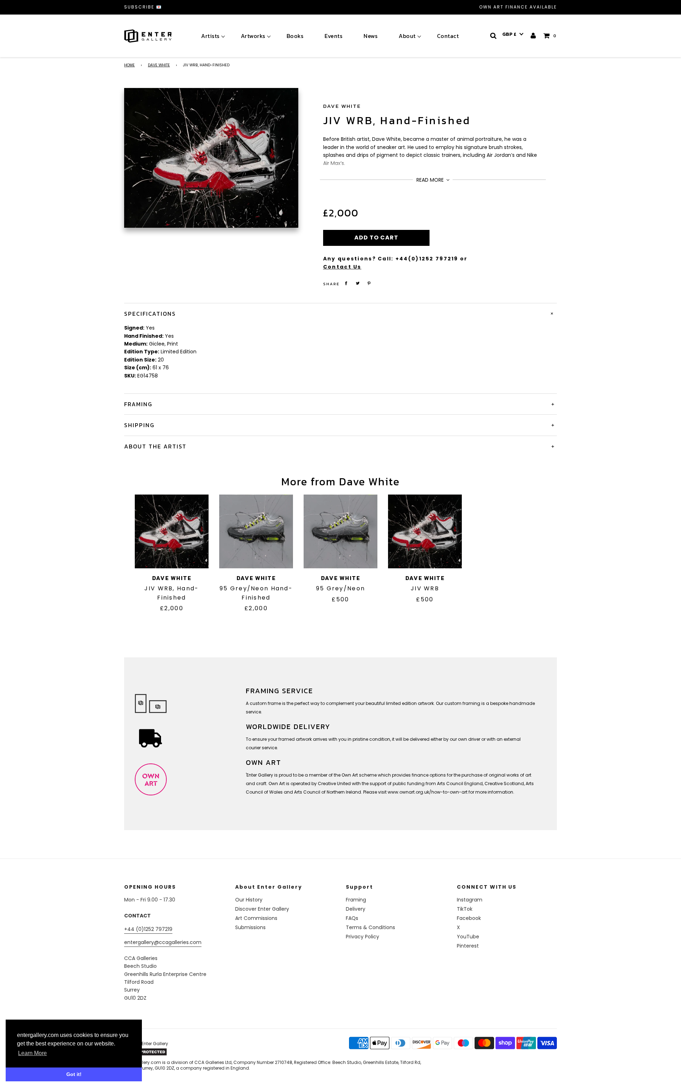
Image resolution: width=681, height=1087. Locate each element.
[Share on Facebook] (346, 283)
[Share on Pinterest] (369, 283)
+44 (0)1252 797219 (148, 929)
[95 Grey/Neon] (340, 531)
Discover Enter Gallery (262, 908)
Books (295, 36)
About (407, 36)
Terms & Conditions (370, 927)
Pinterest (468, 945)
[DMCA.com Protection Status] (180, 1052)
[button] (513, 34)
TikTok (464, 908)
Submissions (250, 927)
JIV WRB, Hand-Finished (397, 120)
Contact (448, 36)
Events (333, 36)
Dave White (159, 65)
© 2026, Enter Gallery (146, 1044)
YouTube (468, 936)
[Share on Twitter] (357, 283)
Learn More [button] (32, 1053)
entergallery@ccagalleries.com (162, 942)
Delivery (355, 908)
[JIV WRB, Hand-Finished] (172, 531)
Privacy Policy (362, 936)
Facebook (469, 918)
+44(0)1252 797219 (426, 258)
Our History (248, 899)
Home (129, 65)
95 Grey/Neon (340, 588)
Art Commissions (256, 918)
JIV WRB (425, 588)
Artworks (253, 36)
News (370, 36)
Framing (356, 899)
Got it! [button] (74, 1074)
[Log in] (534, 35)
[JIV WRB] (425, 531)
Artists (210, 36)
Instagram (469, 899)
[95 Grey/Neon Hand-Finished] (256, 531)
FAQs (352, 918)
